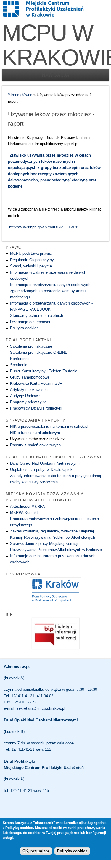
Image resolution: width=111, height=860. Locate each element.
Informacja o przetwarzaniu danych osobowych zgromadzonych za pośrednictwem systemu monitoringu (50, 290)
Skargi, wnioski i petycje (31, 266)
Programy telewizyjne (28, 402)
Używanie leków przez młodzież (37, 439)
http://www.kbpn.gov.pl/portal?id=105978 (43, 227)
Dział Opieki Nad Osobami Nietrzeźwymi (45, 463)
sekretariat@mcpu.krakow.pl (41, 708)
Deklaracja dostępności (30, 322)
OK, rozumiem (35, 851)
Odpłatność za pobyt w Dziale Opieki (41, 469)
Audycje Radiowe (25, 396)
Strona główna (20, 95)
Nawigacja (55, 75)
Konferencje (20, 358)
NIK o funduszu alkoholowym (35, 432)
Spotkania (18, 365)
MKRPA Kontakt (24, 512)
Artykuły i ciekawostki (29, 389)
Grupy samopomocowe (29, 377)
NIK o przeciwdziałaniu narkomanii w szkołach (49, 426)
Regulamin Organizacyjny (32, 260)
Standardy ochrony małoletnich (36, 315)
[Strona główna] (43, 16)
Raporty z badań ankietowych (35, 445)
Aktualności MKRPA (27, 506)
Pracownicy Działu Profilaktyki (36, 408)
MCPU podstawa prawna (31, 253)
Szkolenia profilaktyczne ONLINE (38, 352)
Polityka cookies (24, 328)
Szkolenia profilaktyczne (31, 346)
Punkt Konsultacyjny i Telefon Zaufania (43, 371)
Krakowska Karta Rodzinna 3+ (36, 383)
